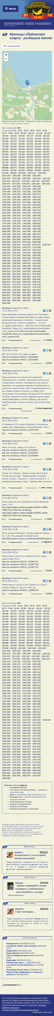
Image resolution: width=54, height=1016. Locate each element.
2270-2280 (16, 255)
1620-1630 (16, 213)
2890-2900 (36, 295)
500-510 (13, 152)
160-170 (30, 136)
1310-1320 (26, 192)
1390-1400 (26, 197)
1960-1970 (36, 234)
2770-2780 (36, 287)
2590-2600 (16, 277)
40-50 (38, 131)
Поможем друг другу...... (16, 963)
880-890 (30, 168)
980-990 (13, 173)
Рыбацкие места (16, 797)
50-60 (45, 131)
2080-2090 (36, 242)
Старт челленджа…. (25, 912)
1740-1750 (16, 221)
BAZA (49, 363)
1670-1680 (26, 216)
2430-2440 (16, 266)
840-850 (46, 165)
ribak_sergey (46, 488)
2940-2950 (6, 300)
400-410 (30, 146)
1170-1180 (16, 184)
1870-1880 (26, 229)
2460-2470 (6, 269)
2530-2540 (36, 271)
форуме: (24, 785)
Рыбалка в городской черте (20, 804)
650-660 (38, 157)
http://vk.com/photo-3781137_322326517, (20, 450)
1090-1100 (36, 178)
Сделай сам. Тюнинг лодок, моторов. (21, 946)
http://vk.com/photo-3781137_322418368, (20, 357)
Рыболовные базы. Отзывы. (21, 802)
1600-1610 (36, 210)
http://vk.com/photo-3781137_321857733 (20, 567)
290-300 (38, 141)
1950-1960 (26, 234)
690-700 (21, 160)
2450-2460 (36, 266)
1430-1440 (26, 200)
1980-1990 (16, 237)
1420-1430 (16, 200)
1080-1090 (26, 178)
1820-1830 (16, 226)
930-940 (21, 170)
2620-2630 (6, 279)
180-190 (46, 136)
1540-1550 (16, 208)
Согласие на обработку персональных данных (20, 1010)
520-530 (30, 152)
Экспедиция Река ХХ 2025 (17, 970)
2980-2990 (6, 303)
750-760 (21, 162)
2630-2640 (16, 279)
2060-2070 (16, 242)
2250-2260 (36, 253)
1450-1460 (6, 202)
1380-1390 (16, 197)
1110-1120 (6, 181)
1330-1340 (6, 194)
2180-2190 (6, 250)
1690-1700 (6, 218)
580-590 (30, 154)
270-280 (21, 141)
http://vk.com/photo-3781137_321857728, (20, 564)
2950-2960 (16, 300)
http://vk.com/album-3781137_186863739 (20, 590)
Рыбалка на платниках (19, 807)
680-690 (13, 160)
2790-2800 (16, 290)
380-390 (13, 146)
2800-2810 (26, 290)
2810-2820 (36, 290)
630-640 (21, 157)
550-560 (5, 154)
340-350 (30, 144)
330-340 (21, 144)
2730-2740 (36, 285)
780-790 (46, 162)
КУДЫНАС (47, 542)
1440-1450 (36, 200)
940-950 (30, 170)
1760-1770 (36, 221)
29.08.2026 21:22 (27, 944)
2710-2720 (16, 285)
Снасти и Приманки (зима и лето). (20, 955)
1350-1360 (26, 194)
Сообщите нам (46, 121)
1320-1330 (36, 192)
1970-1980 (6, 237)
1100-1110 (46, 178)
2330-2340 (36, 258)
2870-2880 (16, 295)
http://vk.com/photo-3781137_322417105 (20, 430)
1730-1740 (6, 221)
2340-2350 (6, 261)
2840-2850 (26, 293)
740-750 (13, 162)
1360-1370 (36, 194)
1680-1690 (36, 216)
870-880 (21, 168)
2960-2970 (26, 300)
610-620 (5, 157)
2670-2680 (16, 282)
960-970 (46, 170)
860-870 (13, 168)
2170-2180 (36, 247)
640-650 (30, 157)
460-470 (30, 149)
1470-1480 (26, 202)
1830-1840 (26, 226)
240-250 (46, 139)
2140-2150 (6, 247)
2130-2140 (46, 245)
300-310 (46, 141)
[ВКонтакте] (44, 310)
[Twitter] (47, 310)
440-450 (13, 149)
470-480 (38, 149)
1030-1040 (16, 176)
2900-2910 (6, 298)
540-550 (46, 152)
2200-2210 (26, 250)
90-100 (23, 133)
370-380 (5, 146)
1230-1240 (26, 186)
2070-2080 (26, 242)
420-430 (46, 146)
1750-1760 (26, 221)
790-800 (5, 165)
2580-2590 (6, 277)
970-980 (5, 173)
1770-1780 (6, 223)
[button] (27, 83)
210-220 (21, 139)
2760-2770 (26, 287)
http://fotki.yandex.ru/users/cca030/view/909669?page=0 (27, 538)
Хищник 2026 (11, 951)
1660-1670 (16, 216)
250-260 (5, 141)
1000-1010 (32, 173)
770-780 (38, 162)
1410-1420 (6, 200)
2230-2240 (16, 253)
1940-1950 (16, 234)
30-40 (32, 131)
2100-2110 (16, 245)
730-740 (5, 162)
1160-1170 (6, 184)
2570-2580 (36, 274)
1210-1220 (6, 186)
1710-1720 (26, 218)
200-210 (13, 139)
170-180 (38, 136)
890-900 (38, 168)
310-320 (5, 144)
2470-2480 (16, 269)
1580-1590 (16, 210)
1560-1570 (36, 208)
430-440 (5, 149)
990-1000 (22, 173)
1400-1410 (36, 197)
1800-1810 (36, 223)
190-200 (5, 139)
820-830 (30, 165)
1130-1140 (26, 181)
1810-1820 (6, 226)
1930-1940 (6, 234)
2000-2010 (36, 237)
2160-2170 (26, 247)
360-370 (46, 144)
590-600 (38, 154)
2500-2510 (6, 271)
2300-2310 (6, 258)
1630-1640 (26, 213)
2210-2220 (36, 250)
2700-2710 (6, 285)
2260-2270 (6, 255)
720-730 (46, 160)
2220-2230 (6, 253)
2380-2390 (6, 263)
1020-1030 (6, 176)
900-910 (46, 168)
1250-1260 (6, 189)
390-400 (21, 146)
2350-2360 (16, 261)
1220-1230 (16, 186)
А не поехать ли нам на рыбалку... (23, 790)
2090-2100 (6, 245)
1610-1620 (6, 213)
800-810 (13, 165)
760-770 (30, 162)
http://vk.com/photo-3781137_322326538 (20, 456)
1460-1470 (16, 202)
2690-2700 (36, 282)
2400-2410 (26, 263)
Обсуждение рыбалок (18, 788)
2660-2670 (6, 282)
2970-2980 (36, 300)
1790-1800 (26, 223)
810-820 (21, 165)
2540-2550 (6, 274)
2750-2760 (16, 287)
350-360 (38, 144)
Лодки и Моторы (13, 953)
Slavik (49, 519)
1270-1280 (26, 189)
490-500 (5, 152)
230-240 (38, 139)
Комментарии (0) (16, 340)
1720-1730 (36, 218)
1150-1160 (45, 181)
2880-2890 (26, 295)
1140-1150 (35, 181)
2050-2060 (6, 242)
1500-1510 (16, 205)
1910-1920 (26, 231)
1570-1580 (6, 210)
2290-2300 (36, 255)
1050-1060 (36, 176)
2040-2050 (36, 239)
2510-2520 (16, 271)
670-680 (5, 160)
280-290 (30, 141)
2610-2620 (36, 277)
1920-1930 (36, 231)
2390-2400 (16, 263)
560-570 (13, 154)
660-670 (46, 157)
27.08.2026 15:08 (21, 974)
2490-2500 (36, 269)
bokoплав (19, 883)
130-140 (5, 136)
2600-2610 (26, 277)
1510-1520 (26, 205)
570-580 (21, 154)
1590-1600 (26, 210)
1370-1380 (6, 197)
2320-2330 (26, 258)
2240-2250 (26, 253)
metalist (49, 340)
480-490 (46, 149)
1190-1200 (36, 184)
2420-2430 (6, 266)
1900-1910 (16, 231)
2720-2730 (26, 285)
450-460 (21, 149)
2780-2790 (6, 290)
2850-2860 (36, 293)
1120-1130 (16, 181)
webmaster (36, 1015)
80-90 (17, 133)
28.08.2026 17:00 (24, 960)
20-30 (26, 131)
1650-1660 (6, 216)
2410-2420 (36, 263)
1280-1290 (36, 189)
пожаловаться (35, 340)
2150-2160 (16, 247)
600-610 (46, 154)
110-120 (39, 133)
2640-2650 (26, 279)
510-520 (21, 152)
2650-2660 (36, 279)
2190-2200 (16, 250)
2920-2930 (26, 298)
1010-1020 (42, 173)
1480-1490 (36, 202)
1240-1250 (36, 186)
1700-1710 (16, 218)
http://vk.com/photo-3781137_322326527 (20, 453)
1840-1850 (36, 226)
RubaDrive (19, 852)
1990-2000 (26, 237)
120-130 (47, 133)
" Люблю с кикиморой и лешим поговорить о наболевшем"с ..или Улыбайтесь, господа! (30, 889)
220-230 (30, 139)
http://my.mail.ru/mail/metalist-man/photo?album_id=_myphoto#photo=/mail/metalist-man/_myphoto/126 (26, 334)
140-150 (13, 136)
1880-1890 (36, 229)
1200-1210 (46, 184)
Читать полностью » (25, 869)
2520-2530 (26, 271)
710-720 (38, 160)
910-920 (5, 170)
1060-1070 (6, 178)
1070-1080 (16, 178)
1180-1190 (26, 184)
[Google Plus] (50, 310)
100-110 (31, 133)
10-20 (20, 131)
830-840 (38, 165)
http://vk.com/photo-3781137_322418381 (20, 360)
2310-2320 (16, 258)
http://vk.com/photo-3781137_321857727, (20, 561)
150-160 (21, 136)
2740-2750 (6, 287)
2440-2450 (26, 266)
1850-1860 (6, 229)
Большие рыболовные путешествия (24, 809)
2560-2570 (26, 274)
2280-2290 (26, 255)
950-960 (38, 170)
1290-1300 (6, 192)
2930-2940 (36, 298)
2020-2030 (16, 239)
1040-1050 (26, 176)
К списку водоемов (13, 46)
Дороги (12, 795)
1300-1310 (16, 192)
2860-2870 (6, 295)
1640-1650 (36, 213)
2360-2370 (26, 261)
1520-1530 (36, 205)
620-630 (13, 157)
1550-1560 (26, 208)
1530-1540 (6, 208)
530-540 (38, 152)
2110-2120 (26, 245)
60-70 (4, 133)
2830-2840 (16, 293)
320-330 (13, 144)
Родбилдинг (11, 960)
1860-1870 (16, 229)
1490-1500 (6, 205)
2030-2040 (26, 239)
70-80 (10, 133)
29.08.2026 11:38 (24, 951)
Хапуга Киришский (44, 408)
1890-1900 (6, 231)
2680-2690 (26, 282)
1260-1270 (16, 189)
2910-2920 (16, 298)
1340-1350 (16, 194)
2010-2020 (6, 239)
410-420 (38, 146)
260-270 (13, 141)
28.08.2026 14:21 (33, 963)
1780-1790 (16, 223)
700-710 (30, 160)
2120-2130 (36, 245)
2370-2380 (36, 261)
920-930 (13, 170)
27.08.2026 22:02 (35, 970)
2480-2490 (26, 269)
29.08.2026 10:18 (27, 953)
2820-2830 (6, 293)
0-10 (14, 131)
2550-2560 (16, 274)
